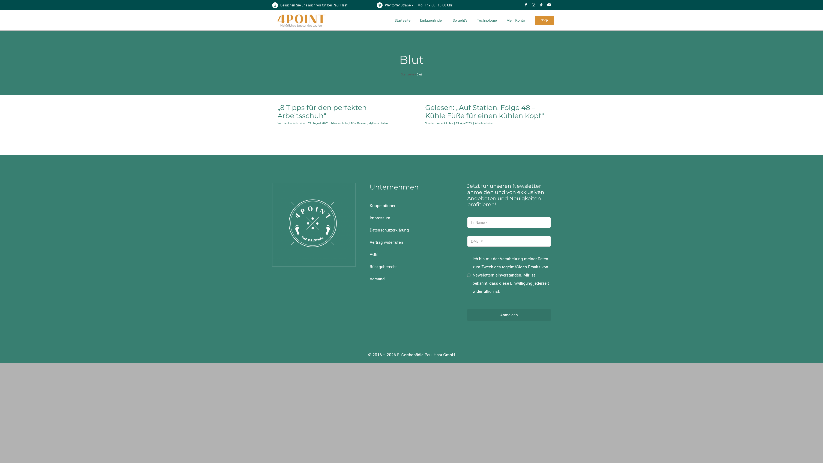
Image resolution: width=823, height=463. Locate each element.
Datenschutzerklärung (389, 230)
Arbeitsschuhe (339, 123)
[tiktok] (541, 4)
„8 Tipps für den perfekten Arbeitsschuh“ (322, 111)
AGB (374, 254)
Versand (377, 279)
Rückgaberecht (383, 266)
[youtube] (549, 4)
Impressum (380, 217)
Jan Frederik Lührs (294, 123)
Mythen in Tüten (378, 123)
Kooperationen (383, 205)
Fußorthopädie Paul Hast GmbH (426, 354)
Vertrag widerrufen (386, 242)
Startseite (407, 74)
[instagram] (533, 4)
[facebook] (526, 4)
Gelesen (362, 123)
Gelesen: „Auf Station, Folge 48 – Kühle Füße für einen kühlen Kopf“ (484, 111)
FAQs (352, 123)
